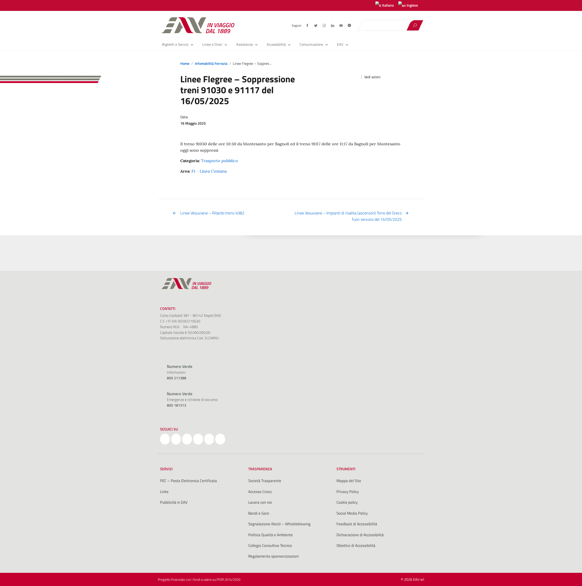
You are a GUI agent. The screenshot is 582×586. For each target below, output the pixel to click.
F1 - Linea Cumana (209, 171)
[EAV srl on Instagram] (187, 439)
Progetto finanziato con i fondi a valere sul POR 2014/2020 (199, 579)
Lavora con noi (260, 502)
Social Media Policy (352, 513)
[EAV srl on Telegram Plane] (220, 439)
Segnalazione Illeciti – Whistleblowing (279, 524)
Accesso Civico (260, 492)
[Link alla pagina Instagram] (324, 25)
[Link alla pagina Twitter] (316, 25)
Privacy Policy (347, 492)
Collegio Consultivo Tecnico (270, 545)
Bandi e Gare (258, 513)
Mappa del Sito (348, 481)
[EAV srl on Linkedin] (198, 439)
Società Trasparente (264, 481)
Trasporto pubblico (219, 160)
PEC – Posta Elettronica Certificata (188, 481)
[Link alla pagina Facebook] (308, 25)
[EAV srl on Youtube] (209, 439)
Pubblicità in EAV (174, 502)
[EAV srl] (200, 25)
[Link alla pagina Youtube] (341, 25)
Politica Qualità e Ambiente (270, 535)
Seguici (296, 25)
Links (164, 492)
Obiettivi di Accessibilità (355, 545)
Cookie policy (347, 502)
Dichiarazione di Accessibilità (360, 535)
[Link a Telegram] (349, 25)
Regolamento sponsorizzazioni (273, 556)
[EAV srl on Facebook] (165, 439)
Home (184, 63)
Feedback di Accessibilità (356, 524)
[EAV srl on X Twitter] (176, 439)
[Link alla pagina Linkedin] (333, 25)
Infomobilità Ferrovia (211, 63)
